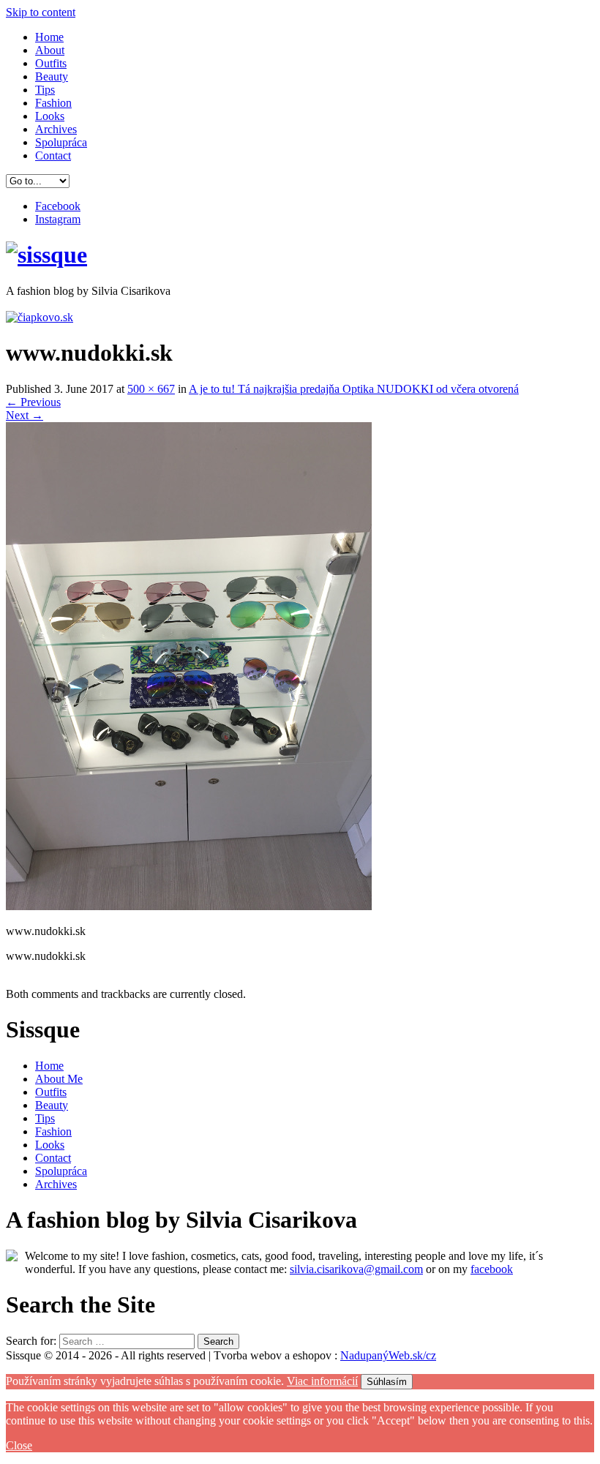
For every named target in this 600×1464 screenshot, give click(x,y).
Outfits (51, 63)
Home (49, 37)
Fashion (53, 103)
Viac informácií (322, 1381)
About (49, 50)
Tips (45, 89)
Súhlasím (387, 1381)
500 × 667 (151, 389)
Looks (49, 116)
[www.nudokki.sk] (189, 906)
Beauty (51, 76)
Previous (33, 402)
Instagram (57, 219)
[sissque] (46, 254)
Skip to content (40, 12)
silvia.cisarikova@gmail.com (356, 1269)
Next (24, 415)
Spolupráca (61, 142)
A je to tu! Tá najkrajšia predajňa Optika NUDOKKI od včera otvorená (354, 389)
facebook (491, 1269)
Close (19, 1445)
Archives (56, 129)
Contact (53, 155)
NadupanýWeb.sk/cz (388, 1355)
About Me (59, 1079)
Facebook (57, 206)
